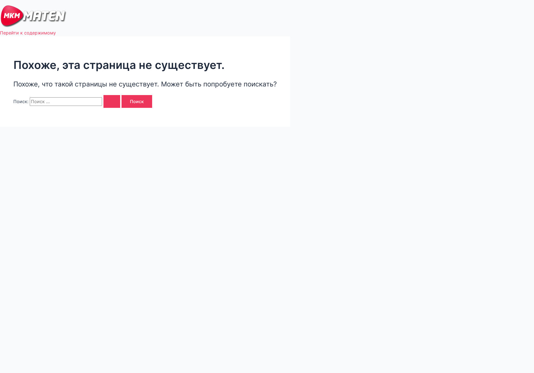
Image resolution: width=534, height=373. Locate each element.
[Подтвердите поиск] (111, 101)
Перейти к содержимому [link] (28, 33)
